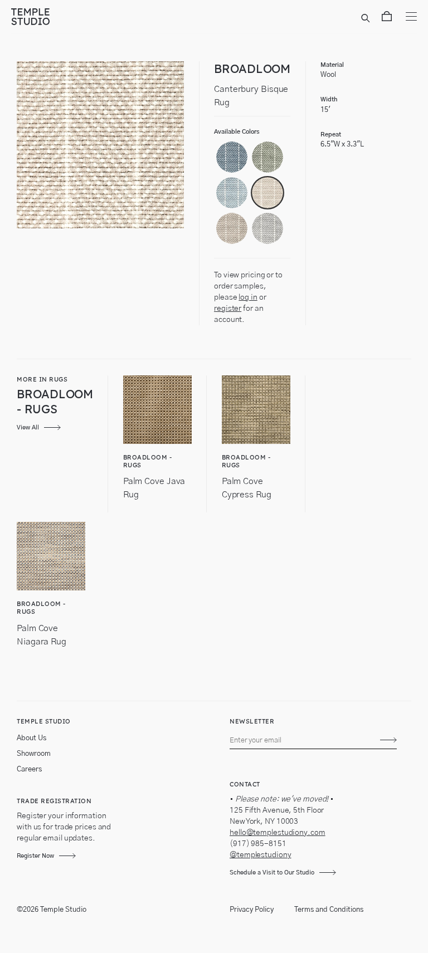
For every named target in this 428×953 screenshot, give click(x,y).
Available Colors (237, 132)
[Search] (367, 18)
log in (248, 297)
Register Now (35, 856)
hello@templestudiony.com (277, 833)
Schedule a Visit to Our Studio (272, 872)
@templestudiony (260, 855)
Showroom (34, 753)
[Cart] (387, 18)
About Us (31, 738)
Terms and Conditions (328, 909)
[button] (232, 157)
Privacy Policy (252, 909)
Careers (29, 769)
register (227, 308)
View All (28, 427)
